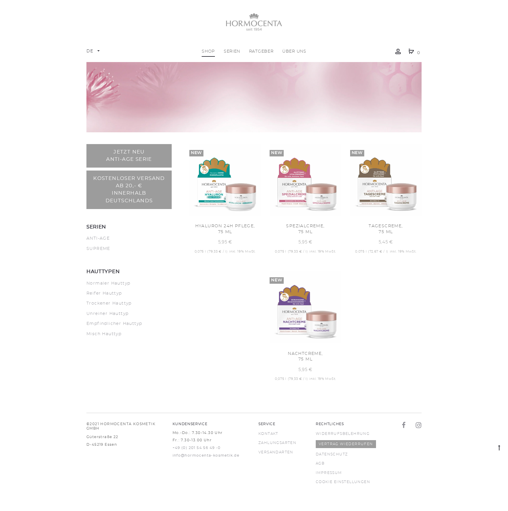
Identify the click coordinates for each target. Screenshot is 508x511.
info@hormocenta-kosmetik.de (206, 455)
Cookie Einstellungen (343, 482)
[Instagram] (419, 425)
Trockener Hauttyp (109, 303)
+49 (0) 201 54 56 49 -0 (197, 448)
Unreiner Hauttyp (107, 314)
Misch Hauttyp (103, 334)
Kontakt (268, 433)
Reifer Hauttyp (104, 293)
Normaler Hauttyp (108, 283)
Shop (208, 51)
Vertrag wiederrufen (346, 444)
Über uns (294, 51)
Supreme (98, 249)
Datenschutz (332, 454)
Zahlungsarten (277, 443)
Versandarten (275, 452)
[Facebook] (404, 425)
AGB (320, 463)
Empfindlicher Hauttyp (114, 324)
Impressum (329, 473)
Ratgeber (261, 51)
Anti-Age (98, 238)
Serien (232, 51)
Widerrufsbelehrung (343, 433)
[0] (411, 51)
